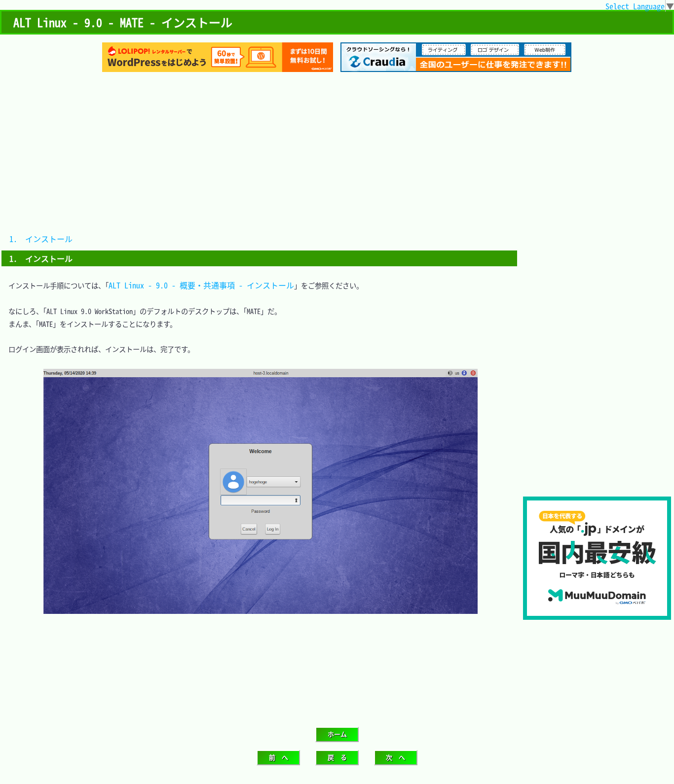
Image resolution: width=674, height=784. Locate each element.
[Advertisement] (337, 156)
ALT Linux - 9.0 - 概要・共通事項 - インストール (201, 285)
